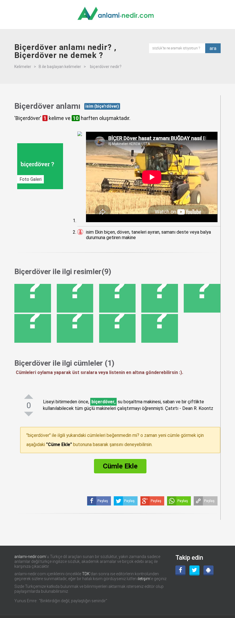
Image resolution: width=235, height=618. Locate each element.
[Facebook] (180, 570)
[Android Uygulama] (208, 570)
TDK (86, 573)
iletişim (144, 578)
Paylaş (209, 501)
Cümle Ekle (120, 466)
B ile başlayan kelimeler (60, 66)
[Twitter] (194, 570)
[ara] (179, 48)
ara (212, 48)
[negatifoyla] (28, 414)
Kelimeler (22, 66)
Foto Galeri (30, 179)
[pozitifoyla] (28, 396)
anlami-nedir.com (30, 556)
